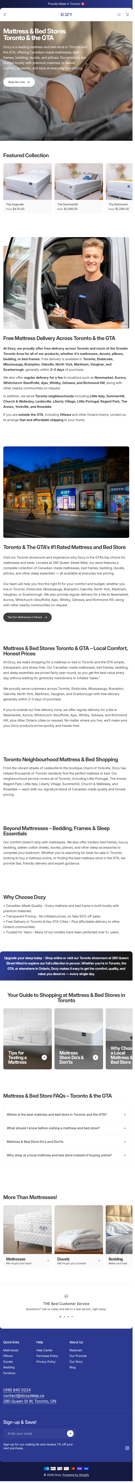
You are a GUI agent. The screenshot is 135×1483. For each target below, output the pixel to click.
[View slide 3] (68, 1317)
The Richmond (118, 204)
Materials (75, 1350)
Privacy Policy (46, 1361)
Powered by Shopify (76, 1475)
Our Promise (78, 1356)
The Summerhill (67, 204)
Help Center (44, 1350)
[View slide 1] (60, 1317)
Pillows (8, 1356)
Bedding (9, 1367)
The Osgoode (15, 204)
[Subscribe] (70, 1433)
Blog (72, 1367)
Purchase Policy (47, 1356)
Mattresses (10, 1350)
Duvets (8, 1361)
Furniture (9, 1373)
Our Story (76, 1361)
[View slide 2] (64, 1317)
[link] (27, 617)
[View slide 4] (72, 1317)
